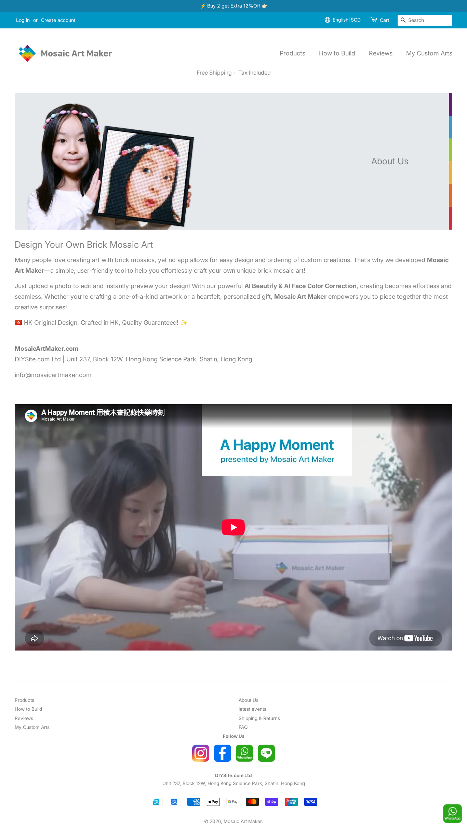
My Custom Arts (429, 53)
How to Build (337, 53)
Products (292, 53)
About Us (248, 700)
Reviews (380, 53)
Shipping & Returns (259, 718)
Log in (23, 20)
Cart (384, 20)
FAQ (243, 727)
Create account (58, 20)
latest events (252, 709)
